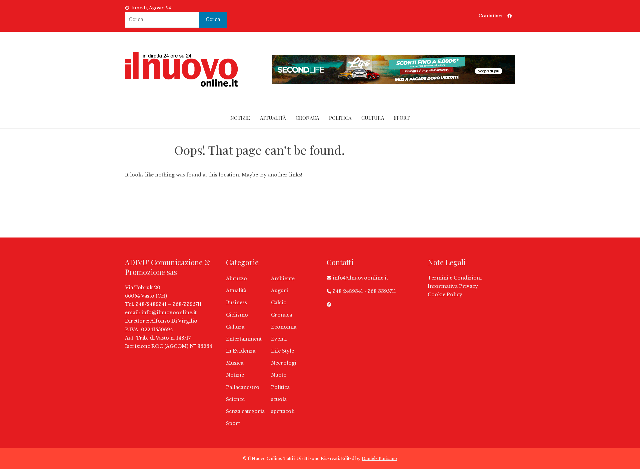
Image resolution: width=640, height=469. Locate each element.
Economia (283, 327)
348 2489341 (348, 291)
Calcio (279, 303)
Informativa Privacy (453, 286)
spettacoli (283, 411)
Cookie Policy (445, 295)
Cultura (372, 117)
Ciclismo (237, 315)
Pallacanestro (242, 387)
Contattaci (491, 16)
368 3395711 (382, 291)
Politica (340, 117)
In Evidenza (240, 351)
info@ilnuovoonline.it (169, 313)
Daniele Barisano (379, 458)
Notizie (240, 117)
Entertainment (244, 339)
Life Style (282, 351)
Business (236, 303)
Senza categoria (245, 411)
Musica (234, 363)
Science (235, 399)
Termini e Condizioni (455, 278)
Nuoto (279, 375)
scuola (279, 399)
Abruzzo (236, 279)
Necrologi (283, 363)
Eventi (279, 339)
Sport (402, 117)
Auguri (279, 291)
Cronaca (307, 117)
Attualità (273, 117)
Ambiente (283, 279)
